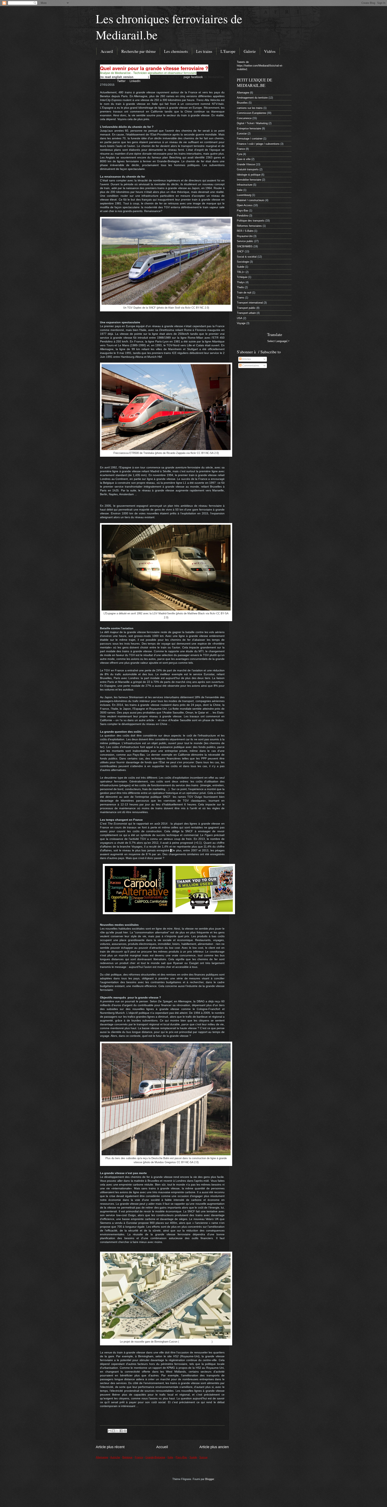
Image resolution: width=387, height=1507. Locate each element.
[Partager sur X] (117, 1431)
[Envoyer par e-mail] (110, 1431)
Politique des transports (250, 220)
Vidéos (270, 51)
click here (141, 77)
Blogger (209, 1479)
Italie (239, 189)
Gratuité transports (248, 169)
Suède (240, 266)
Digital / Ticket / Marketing (252, 123)
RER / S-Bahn (245, 230)
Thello (240, 287)
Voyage (241, 323)
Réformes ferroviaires (249, 225)
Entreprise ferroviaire (249, 128)
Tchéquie (242, 277)
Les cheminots (176, 51)
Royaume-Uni (245, 236)
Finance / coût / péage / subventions (258, 143)
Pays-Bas (242, 210)
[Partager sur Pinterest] (125, 1431)
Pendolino (242, 215)
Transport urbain (246, 312)
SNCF (240, 251)
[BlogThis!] (113, 1431)
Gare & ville (244, 159)
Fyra (239, 154)
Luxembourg (244, 195)
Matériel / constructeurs (250, 200)
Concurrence (244, 118)
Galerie (250, 51)
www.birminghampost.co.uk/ (195, 1341)
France (241, 148)
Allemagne (243, 92)
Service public (245, 241)
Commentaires (250, 365)
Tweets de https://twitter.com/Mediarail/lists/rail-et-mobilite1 (260, 65)
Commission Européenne (251, 112)
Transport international (250, 302)
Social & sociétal (247, 256)
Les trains (204, 51)
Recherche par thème (138, 51)
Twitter (121, 81)
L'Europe (228, 51)
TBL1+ (241, 272)
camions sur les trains (250, 107)
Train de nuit (244, 292)
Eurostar (242, 133)
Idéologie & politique (248, 174)
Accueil (107, 51)
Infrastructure (244, 184)
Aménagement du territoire (252, 97)
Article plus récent (110, 1447)
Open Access (245, 205)
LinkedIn (135, 81)
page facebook (193, 77)
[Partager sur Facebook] (121, 1431)
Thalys (241, 282)
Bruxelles (242, 102)
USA (239, 318)
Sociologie (243, 261)
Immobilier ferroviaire (249, 179)
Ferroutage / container (249, 138)
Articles (246, 359)
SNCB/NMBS (245, 246)
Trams (240, 297)
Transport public (246, 307)
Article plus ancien (214, 1447)
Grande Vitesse (246, 164)
